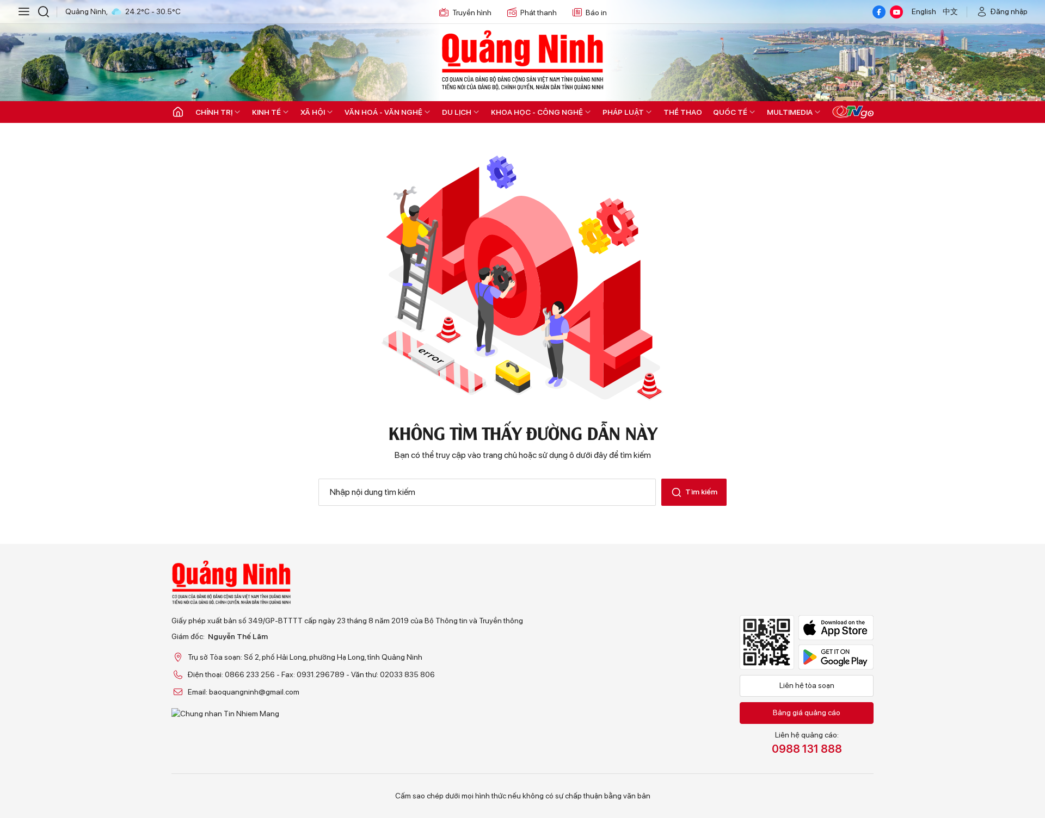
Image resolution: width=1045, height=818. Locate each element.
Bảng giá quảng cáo (806, 712)
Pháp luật (623, 112)
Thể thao (682, 112)
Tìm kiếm (701, 491)
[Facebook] (879, 11)
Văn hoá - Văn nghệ (383, 112)
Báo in (596, 12)
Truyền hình (471, 12)
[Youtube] (896, 11)
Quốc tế (730, 112)
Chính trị (213, 112)
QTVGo (853, 112)
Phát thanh (538, 12)
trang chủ (500, 455)
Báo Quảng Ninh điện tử (522, 59)
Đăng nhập (1009, 11)
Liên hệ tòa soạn (806, 685)
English (924, 11)
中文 (950, 11)
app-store (836, 627)
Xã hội (312, 112)
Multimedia (790, 112)
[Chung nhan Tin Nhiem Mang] (347, 714)
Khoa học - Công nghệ (537, 112)
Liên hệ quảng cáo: (807, 742)
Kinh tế (266, 112)
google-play (836, 657)
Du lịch (456, 112)
